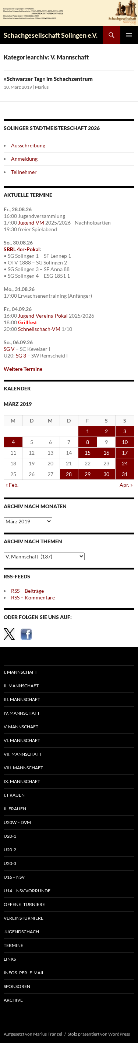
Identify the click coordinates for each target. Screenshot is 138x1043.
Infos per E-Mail (24, 972)
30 (106, 474)
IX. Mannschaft (22, 781)
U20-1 (10, 836)
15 (88, 452)
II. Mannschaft (21, 685)
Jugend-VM (31, 222)
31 (125, 474)
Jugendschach (21, 931)
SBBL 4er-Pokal (22, 249)
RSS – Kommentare (33, 597)
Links (10, 959)
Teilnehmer (24, 172)
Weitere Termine (23, 369)
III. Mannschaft (22, 699)
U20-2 (10, 849)
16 (106, 452)
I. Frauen (14, 795)
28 (69, 474)
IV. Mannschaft (22, 713)
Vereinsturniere (23, 918)
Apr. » (126, 485)
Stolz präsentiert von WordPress (99, 1034)
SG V (9, 349)
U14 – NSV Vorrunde (27, 890)
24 (125, 463)
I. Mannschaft (20, 672)
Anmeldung (24, 158)
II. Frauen (15, 808)
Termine (13, 945)
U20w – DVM (17, 822)
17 (125, 452)
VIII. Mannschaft (23, 767)
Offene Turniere (24, 904)
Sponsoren (17, 986)
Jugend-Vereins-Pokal (43, 315)
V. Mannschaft (21, 726)
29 (88, 474)
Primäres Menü (129, 35)
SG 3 (21, 355)
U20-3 (10, 863)
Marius (42, 87)
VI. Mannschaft (22, 740)
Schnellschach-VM (39, 329)
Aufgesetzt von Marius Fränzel (33, 1034)
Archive (13, 1000)
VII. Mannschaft (23, 754)
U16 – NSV (14, 877)
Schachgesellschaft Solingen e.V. (51, 35)
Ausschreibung (28, 145)
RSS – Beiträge (27, 591)
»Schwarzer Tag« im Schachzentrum (48, 78)
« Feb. (12, 485)
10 (125, 442)
